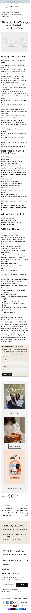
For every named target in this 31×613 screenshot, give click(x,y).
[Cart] (27, 6)
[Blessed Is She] (12, 6)
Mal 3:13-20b (18, 56)
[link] (9, 496)
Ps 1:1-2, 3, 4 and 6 (12, 152)
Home (3, 12)
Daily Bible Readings (13, 12)
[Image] (14, 396)
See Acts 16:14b (17, 214)
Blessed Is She (11, 598)
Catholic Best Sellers (14, 488)
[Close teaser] (5, 298)
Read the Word (15, 446)
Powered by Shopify (21, 598)
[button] (2, 306)
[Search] (22, 6)
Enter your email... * (9, 584)
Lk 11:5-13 (14, 229)
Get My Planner (15, 413)
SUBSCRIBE (7, 374)
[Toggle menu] (3, 6)
